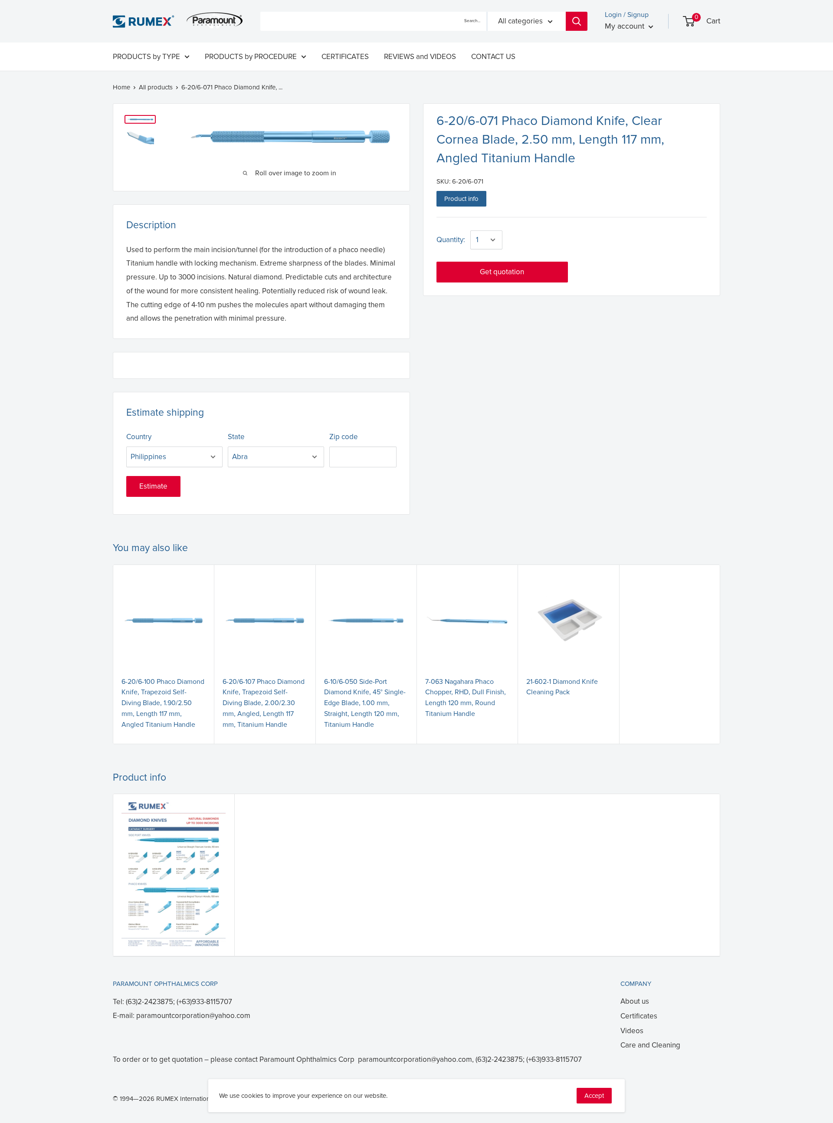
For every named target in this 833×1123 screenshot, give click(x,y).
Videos (631, 1030)
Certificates (638, 1016)
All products (156, 87)
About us (634, 1001)
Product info (461, 199)
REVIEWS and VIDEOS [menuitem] (420, 56)
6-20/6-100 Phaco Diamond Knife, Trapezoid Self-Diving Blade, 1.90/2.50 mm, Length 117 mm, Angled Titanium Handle (162, 703)
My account (625, 26)
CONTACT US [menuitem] (493, 56)
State (236, 436)
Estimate (153, 486)
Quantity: (450, 239)
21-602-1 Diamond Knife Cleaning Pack (562, 687)
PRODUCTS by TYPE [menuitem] (146, 56)
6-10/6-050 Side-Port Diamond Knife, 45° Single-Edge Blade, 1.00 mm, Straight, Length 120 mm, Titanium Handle (365, 703)
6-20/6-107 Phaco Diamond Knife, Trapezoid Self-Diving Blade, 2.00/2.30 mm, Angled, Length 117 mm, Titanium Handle (264, 703)
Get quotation (502, 271)
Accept (594, 1096)
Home (121, 87)
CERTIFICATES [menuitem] (345, 56)
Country (138, 436)
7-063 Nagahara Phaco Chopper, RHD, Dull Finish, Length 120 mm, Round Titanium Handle (465, 697)
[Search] (576, 21)
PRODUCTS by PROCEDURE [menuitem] (251, 56)
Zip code (343, 436)
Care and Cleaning (650, 1045)
